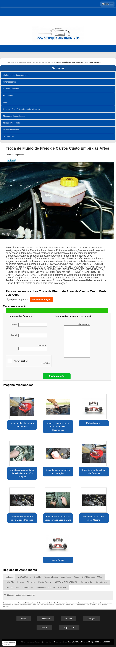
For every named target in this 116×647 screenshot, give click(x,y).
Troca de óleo (8, 136)
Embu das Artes (93, 423)
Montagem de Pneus (11, 123)
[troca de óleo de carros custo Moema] (94, 498)
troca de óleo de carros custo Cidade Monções (22, 518)
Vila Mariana (27, 587)
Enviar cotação (56, 376)
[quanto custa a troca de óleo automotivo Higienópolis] (58, 405)
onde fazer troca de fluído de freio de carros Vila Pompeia (22, 473)
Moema (20, 582)
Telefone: (42, 345)
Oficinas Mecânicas (11, 130)
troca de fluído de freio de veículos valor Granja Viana (58, 518)
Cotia (76, 577)
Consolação (66, 577)
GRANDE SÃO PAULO (92, 577)
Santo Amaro (58, 560)
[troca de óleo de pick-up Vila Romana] (94, 452)
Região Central (44, 582)
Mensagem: (84, 324)
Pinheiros (31, 582)
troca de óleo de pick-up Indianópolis (22, 425)
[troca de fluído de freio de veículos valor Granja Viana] (58, 498)
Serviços (58, 68)
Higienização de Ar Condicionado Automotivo (21, 109)
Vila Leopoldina (12, 587)
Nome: (14, 324)
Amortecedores (9, 82)
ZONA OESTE (24, 577)
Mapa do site (69, 627)
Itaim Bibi (10, 582)
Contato (44, 627)
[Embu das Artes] (94, 405)
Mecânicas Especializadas (14, 116)
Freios (5, 102)
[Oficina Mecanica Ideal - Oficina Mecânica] (58, 32)
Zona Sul (62, 587)
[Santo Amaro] (58, 542)
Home (23, 619)
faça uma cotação (41, 299)
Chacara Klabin (51, 577)
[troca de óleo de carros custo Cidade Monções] (22, 498)
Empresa (46, 619)
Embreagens (8, 96)
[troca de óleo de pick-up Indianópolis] (22, 405)
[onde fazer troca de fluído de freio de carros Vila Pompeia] (22, 452)
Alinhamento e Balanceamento (16, 75)
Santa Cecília (86, 582)
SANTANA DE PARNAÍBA (65, 582)
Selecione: (10, 577)
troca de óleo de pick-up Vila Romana (93, 471)
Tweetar (11, 160)
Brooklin (37, 577)
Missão (68, 619)
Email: (14, 335)
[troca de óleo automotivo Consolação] (58, 452)
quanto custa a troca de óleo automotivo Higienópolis (58, 426)
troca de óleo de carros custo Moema (94, 518)
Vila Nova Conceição (45, 587)
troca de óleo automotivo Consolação (58, 471)
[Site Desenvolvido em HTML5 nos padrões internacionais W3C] (9, 644)
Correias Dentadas (11, 89)
